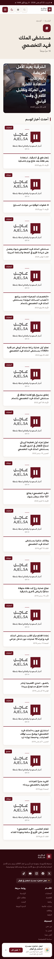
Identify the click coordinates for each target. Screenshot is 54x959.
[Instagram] (36, 873)
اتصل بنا (49, 930)
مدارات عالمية (47, 906)
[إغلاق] (5, 950)
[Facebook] (42, 873)
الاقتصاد (49, 897)
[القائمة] (5, 10)
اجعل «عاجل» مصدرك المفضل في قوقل (34, 881)
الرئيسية (48, 21)
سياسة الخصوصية (45, 939)
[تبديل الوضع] (12, 10)
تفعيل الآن (16, 950)
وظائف (49, 910)
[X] (49, 873)
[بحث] (24, 10)
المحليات (48, 893)
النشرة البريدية (21, 906)
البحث (23, 902)
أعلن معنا (48, 935)
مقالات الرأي (21, 897)
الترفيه (49, 915)
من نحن (49, 926)
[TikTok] (23, 873)
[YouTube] (30, 873)
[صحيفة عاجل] (46, 9)
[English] (18, 10)
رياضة (50, 902)
